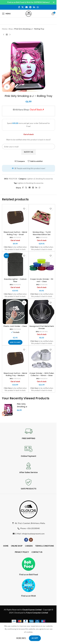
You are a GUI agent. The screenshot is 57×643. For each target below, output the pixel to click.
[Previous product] (3, 34)
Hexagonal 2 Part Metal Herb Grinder (41, 327)
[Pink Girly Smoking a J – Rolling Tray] (8, 409)
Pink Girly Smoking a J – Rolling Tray (22, 408)
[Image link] (28, 509)
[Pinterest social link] (30, 7)
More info (21, 638)
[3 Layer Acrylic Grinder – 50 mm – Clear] (41, 264)
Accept (35, 638)
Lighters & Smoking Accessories (40, 178)
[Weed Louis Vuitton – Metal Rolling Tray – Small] (15, 217)
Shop (11, 29)
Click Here (8, 247)
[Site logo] (28, 13)
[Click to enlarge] (7, 87)
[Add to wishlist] (24, 208)
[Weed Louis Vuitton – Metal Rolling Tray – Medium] (15, 358)
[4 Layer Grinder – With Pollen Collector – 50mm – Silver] (41, 358)
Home (4, 29)
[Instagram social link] (31, 540)
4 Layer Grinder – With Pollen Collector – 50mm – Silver (41, 374)
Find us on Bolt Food (28, 574)
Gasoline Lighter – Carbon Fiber (15, 280)
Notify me (28, 152)
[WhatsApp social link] (38, 7)
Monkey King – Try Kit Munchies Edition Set (42, 233)
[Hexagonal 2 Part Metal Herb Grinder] (41, 311)
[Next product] (10, 34)
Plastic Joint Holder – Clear (15, 326)
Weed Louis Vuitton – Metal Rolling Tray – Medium (15, 374)
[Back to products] (6, 34)
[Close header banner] (53, 2)
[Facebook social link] (19, 7)
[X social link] (23, 7)
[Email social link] (26, 7)
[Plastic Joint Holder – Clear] (15, 311)
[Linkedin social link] (34, 7)
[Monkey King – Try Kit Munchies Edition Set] (41, 217)
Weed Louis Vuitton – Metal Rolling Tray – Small (15, 233)
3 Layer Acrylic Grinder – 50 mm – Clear (41, 280)
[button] (15, 342)
